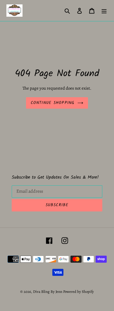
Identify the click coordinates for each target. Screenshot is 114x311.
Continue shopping (53, 103)
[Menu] (104, 10)
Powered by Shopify (78, 291)
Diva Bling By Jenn (47, 291)
